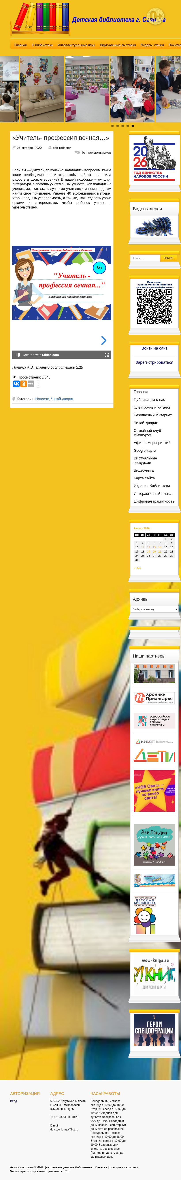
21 (159, 551)
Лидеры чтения (152, 45)
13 (154, 547)
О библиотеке (42, 45)
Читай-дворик (62, 399)
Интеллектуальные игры (76, 45)
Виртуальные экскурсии (145, 460)
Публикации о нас (149, 400)
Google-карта (145, 450)
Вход (13, 1101)
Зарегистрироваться (154, 362)
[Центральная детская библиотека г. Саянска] (90, 18)
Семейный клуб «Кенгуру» (147, 432)
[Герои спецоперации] (154, 1029)
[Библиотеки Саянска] (154, 673)
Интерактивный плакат (153, 494)
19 (148, 551)
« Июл (137, 568)
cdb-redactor (62, 147)
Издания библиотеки (152, 486)
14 (159, 547)
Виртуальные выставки (118, 45)
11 (142, 547)
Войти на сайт (154, 348)
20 (154, 551)
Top (170, 1169)
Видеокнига (144, 470)
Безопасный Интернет (153, 415)
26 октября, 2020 (29, 147)
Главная (20, 45)
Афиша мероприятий (152, 443)
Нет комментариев (96, 152)
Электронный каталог (152, 407)
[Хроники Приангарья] (154, 698)
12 (148, 547)
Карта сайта (144, 478)
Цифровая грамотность (154, 501)
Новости (42, 399)
